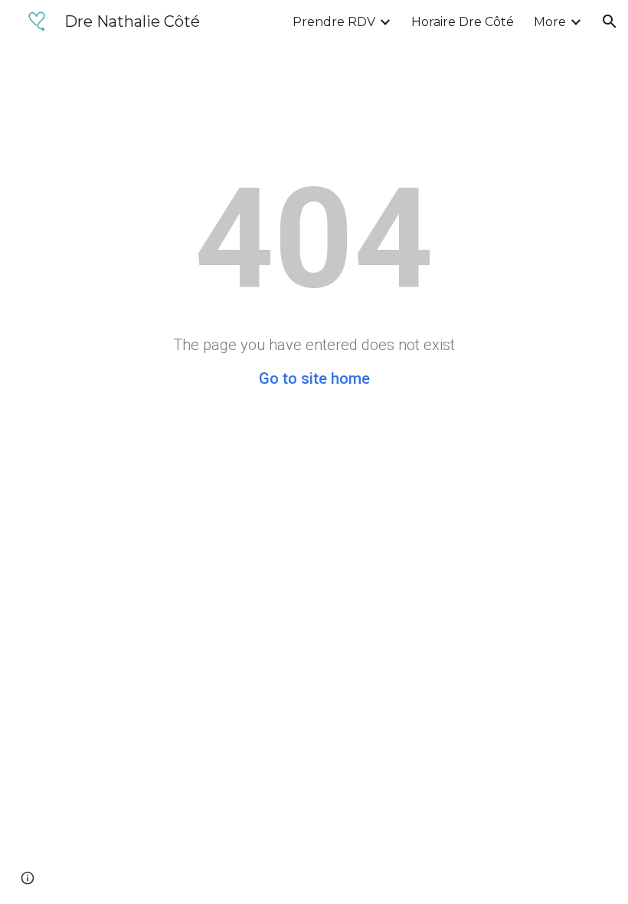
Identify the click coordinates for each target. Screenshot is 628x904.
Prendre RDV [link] (334, 22)
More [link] (550, 22)
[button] (609, 21)
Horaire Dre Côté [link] (462, 22)
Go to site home (314, 378)
